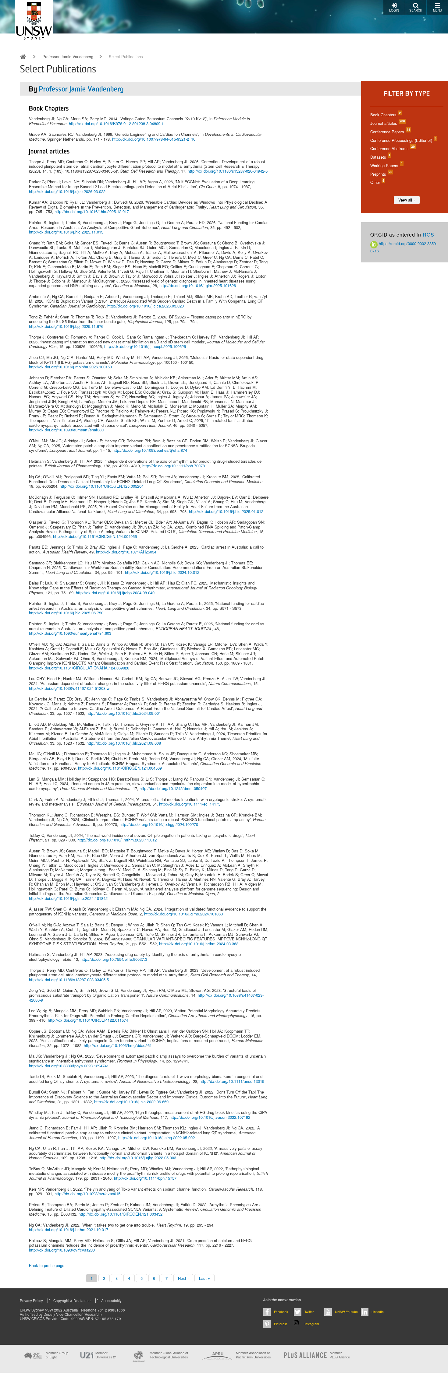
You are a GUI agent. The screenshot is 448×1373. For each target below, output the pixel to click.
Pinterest (280, 1324)
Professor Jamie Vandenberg (67, 56)
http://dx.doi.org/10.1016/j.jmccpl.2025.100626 (145, 346)
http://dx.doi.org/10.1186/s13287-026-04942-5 (228, 171)
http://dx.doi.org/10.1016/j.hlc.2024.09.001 (124, 713)
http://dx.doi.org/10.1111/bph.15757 (145, 1178)
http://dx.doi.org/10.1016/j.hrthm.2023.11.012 (117, 840)
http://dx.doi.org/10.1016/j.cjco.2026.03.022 (67, 191)
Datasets (380, 157)
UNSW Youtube (346, 1311)
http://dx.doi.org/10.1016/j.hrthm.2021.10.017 (68, 1229)
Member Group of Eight (57, 1355)
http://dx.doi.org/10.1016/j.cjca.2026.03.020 (145, 306)
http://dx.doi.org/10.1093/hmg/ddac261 (118, 1045)
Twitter (309, 1311)
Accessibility (111, 1300)
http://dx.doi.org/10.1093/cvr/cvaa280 (62, 1250)
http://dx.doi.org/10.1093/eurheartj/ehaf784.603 (70, 633)
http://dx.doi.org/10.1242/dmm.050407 (173, 788)
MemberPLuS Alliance (340, 1355)
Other (377, 182)
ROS (428, 234)
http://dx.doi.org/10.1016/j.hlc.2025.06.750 (66, 613)
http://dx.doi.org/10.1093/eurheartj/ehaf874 (149, 450)
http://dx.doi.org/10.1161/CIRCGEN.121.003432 (120, 1214)
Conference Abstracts (392, 148)
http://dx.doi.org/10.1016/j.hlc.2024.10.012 (162, 572)
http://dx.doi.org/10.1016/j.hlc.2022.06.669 (131, 1101)
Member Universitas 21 (106, 1355)
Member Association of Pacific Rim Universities (253, 1355)
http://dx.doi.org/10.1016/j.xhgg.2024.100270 (158, 824)
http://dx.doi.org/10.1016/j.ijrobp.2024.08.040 (115, 592)
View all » (406, 200)
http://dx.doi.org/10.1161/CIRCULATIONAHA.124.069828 (79, 668)
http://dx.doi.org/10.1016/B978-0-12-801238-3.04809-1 (116, 123)
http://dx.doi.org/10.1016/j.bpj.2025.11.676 (66, 326)
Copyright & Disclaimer (72, 1300)
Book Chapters (385, 115)
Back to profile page (46, 1265)
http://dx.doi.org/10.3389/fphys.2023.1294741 (69, 1066)
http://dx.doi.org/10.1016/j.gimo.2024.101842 (68, 898)
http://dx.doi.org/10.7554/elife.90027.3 (113, 959)
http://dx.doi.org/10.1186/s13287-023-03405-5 (69, 979)
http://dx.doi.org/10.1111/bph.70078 (173, 466)
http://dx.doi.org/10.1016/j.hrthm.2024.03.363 (198, 943)
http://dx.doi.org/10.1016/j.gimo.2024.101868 (183, 914)
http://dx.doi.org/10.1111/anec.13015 (232, 1081)
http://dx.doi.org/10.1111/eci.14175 (189, 804)
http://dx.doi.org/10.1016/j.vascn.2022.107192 (209, 1117)
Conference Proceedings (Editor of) (403, 140)
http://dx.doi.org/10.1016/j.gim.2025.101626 (197, 285)
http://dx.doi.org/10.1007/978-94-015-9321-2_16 (153, 139)
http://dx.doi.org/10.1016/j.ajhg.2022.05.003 (138, 1158)
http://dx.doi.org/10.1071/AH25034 (126, 552)
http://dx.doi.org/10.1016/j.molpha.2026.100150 (70, 367)
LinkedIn (378, 1311)
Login (394, 10)
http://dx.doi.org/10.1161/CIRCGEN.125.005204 (102, 486)
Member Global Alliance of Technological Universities (169, 1355)
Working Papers (386, 165)
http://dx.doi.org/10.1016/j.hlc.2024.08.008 (124, 743)
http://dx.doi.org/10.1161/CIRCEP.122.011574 (88, 1020)
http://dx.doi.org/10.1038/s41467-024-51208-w (69, 688)
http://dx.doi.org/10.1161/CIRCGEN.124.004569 (120, 768)
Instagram (311, 1324)
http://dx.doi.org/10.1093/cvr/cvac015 (87, 1193)
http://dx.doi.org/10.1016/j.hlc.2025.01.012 (226, 511)
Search (415, 10)
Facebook (281, 1311)
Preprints (381, 174)
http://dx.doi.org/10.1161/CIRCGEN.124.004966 (95, 536)
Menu (437, 10)
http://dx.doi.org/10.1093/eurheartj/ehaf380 (66, 430)
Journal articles (387, 123)
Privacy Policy (31, 1300)
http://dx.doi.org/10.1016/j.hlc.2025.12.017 (92, 211)
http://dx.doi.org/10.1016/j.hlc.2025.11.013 (66, 232)
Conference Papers (390, 132)
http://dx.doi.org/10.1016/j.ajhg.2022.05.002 (156, 1137)
